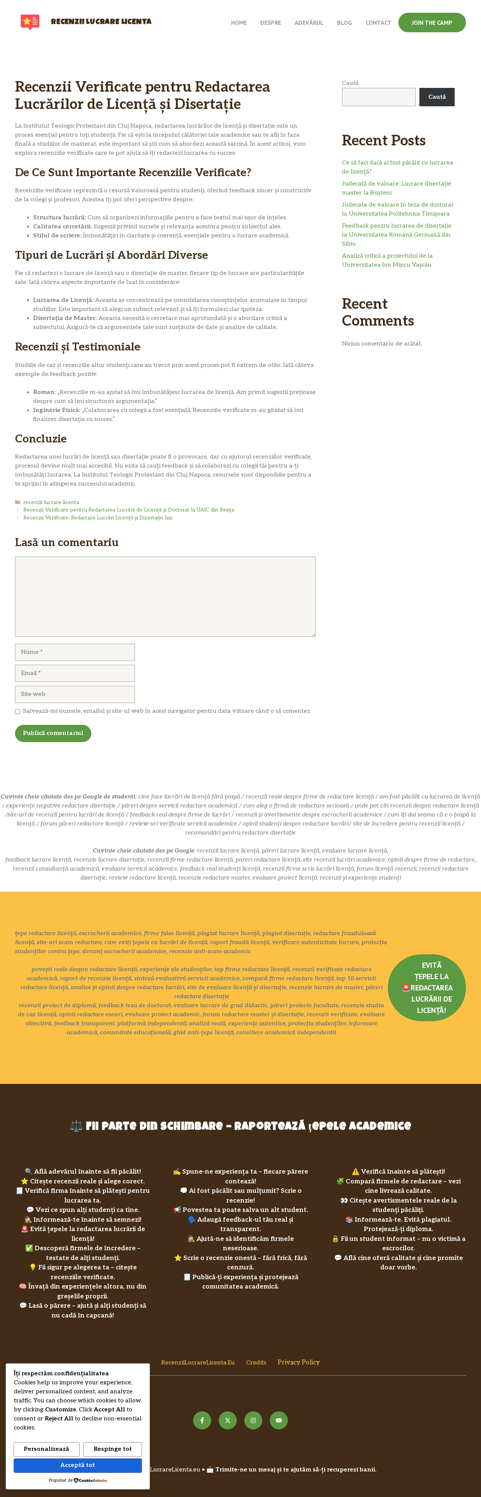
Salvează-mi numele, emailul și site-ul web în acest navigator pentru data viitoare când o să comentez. (167, 711)
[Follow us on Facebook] (202, 1420)
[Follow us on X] (228, 1420)
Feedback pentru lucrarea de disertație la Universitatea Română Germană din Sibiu (397, 234)
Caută (350, 83)
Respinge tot (113, 1449)
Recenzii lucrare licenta (101, 22)
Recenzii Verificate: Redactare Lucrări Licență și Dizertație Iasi (97, 518)
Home (239, 22)
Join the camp (432, 22)
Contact (379, 22)
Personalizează (46, 1449)
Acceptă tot (78, 1465)
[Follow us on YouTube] (279, 1420)
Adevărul (309, 22)
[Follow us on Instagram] (253, 1420)
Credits (256, 1362)
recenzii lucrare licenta (51, 503)
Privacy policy (299, 1362)
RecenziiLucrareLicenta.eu (198, 1362)
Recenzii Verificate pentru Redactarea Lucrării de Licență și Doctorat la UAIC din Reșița (128, 510)
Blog (344, 22)
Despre (270, 22)
